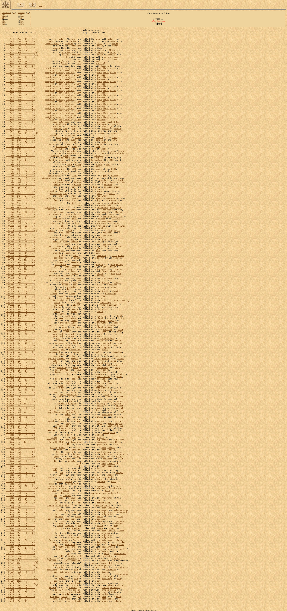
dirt (99, 43)
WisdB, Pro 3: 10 (20, 273)
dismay (100, 133)
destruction (103, 376)
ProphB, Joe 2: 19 (20, 399)
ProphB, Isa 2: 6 (20, 307)
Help (40, 6)
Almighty (62, 300)
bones (100, 385)
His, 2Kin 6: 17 (20, 153)
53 (57, 452)
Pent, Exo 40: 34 (20, 61)
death (114, 287)
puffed (52, 561)
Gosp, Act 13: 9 (20, 540)
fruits (104, 296)
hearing (101, 280)
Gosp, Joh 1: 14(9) (22, 488)
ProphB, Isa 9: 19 (20, 314)
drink (99, 388)
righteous (52, 440)
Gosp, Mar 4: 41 (20, 445)
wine (118, 273)
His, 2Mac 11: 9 (20, 210)
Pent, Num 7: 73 (20, 113)
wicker (102, 477)
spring (73, 41)
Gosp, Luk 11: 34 (20, 479)
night (60, 221)
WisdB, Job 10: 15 (20, 223)
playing (119, 424)
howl (100, 237)
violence (112, 365)
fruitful (61, 547)
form (106, 553)
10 (68, 444)
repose (51, 230)
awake (65, 235)
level (97, 359)
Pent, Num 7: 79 (20, 117)
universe (123, 567)
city (120, 363)
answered (122, 512)
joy (104, 176)
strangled (49, 410)
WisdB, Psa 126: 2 (20, 269)
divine (107, 57)
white (120, 585)
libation (111, 426)
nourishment (108, 547)
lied (120, 517)
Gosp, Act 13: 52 (20, 544)
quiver (118, 421)
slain (105, 350)
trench (73, 142)
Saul (51, 540)
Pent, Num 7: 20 (20, 75)
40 (119, 488)
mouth (68, 244)
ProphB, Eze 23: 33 (20, 376)
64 (55, 267)
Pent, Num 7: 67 (20, 108)
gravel (100, 276)
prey (110, 410)
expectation (103, 461)
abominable (108, 599)
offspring (60, 228)
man (57, 370)
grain (100, 46)
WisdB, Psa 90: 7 (20, 258)
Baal (65, 155)
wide (62, 212)
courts (64, 239)
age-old (52, 359)
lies (56, 572)
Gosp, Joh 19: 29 (20, 503)
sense (102, 561)
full (61, 556)
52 (56, 544)
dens (98, 410)
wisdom (117, 129)
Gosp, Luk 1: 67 (20, 454)
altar (54, 142)
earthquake (109, 432)
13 (56, 442)
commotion (70, 200)
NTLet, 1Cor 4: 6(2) (22, 561)
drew (57, 379)
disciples (70, 544)
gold (61, 122)
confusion (102, 551)
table (69, 230)
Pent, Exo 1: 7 (20, 48)
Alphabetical (6, 13)
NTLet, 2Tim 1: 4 (20, 581)
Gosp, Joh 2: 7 (20, 490)
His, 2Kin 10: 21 (20, 155)
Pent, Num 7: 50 (20, 97)
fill (3, 18)
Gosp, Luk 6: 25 (20, 473)
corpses (108, 185)
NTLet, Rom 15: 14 (20, 556)
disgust (104, 66)
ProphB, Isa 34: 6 (20, 327)
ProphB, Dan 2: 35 (20, 394)
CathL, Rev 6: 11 (20, 588)
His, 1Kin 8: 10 (20, 138)
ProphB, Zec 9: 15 (20, 426)
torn (120, 131)
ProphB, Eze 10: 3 (20, 370)
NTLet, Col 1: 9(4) (22, 579)
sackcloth (50, 198)
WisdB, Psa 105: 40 (20, 262)
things (111, 182)
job (21, 18)
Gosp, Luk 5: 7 (20, 470)
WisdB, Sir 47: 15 (20, 303)
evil (99, 285)
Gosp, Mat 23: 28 (20, 440)
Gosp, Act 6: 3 (20, 523)
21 (79, 205)
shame (100, 417)
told (55, 500)
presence (107, 235)
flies (112, 50)
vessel (77, 503)
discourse (76, 442)
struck (63, 354)
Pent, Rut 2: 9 (20, 135)
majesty (52, 488)
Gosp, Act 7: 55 (20, 531)
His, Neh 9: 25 (20, 182)
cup (52, 70)
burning (104, 590)
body (69, 435)
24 (60, 442)
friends (107, 233)
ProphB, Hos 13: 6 (20, 397)
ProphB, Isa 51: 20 (20, 332)
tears (57, 581)
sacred (64, 158)
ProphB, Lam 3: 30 (20, 354)
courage (107, 210)
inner (99, 370)
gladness (111, 200)
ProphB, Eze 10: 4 (20, 372)
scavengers (55, 237)
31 (69, 59)
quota (75, 585)
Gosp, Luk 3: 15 (20, 461)
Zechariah (61, 454)
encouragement (104, 565)
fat (63, 388)
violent (122, 542)
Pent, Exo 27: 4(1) (22, 52)
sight (59, 486)
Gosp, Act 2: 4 (20, 508)
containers (75, 46)
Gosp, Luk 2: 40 (20, 456)
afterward (54, 276)
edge (63, 430)
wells (115, 43)
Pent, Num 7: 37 (20, 86)
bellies (65, 233)
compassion (103, 486)
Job (110, 230)
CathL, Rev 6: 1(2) (22, 585)
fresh (106, 216)
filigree (4, 16)
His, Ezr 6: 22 (20, 176)
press (103, 298)
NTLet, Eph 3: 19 (20, 570)
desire (105, 282)
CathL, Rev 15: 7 (20, 592)
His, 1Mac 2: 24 (20, 194)
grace (100, 528)
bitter (100, 533)
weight (77, 70)
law (103, 289)
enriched (57, 126)
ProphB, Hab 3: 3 (20, 419)
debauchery (116, 203)
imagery (101, 403)
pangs (111, 320)
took (53, 182)
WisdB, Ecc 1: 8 (20, 280)
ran (116, 486)
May (72, 239)
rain (51, 144)
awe (105, 445)
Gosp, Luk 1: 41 (20, 450)
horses (100, 153)
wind (67, 505)
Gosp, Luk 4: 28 (20, 468)
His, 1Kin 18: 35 (20, 142)
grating (66, 52)
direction (61, 146)
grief (119, 376)
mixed (113, 68)
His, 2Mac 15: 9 (20, 216)
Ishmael (54, 350)
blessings (107, 126)
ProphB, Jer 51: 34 (20, 352)
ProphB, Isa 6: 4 (20, 312)
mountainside (74, 153)
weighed (110, 122)
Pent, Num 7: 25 (20, 77)
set (94, 149)
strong (56, 48)
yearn (60, 296)
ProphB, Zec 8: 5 (20, 424)
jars (53, 490)
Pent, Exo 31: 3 (20, 57)
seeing (59, 280)
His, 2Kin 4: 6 (20, 151)
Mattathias (56, 194)
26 (54, 401)
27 (63, 442)
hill (120, 329)
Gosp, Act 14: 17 (20, 547)
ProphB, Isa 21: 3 (20, 320)
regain (56, 535)
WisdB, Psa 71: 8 (20, 244)
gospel (62, 579)
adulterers (61, 343)
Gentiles (76, 203)
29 (56, 503)
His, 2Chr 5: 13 (20, 162)
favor (119, 456)
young (68, 135)
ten (60, 70)
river (62, 381)
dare (53, 223)
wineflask (58, 334)
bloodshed (102, 363)
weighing (50, 68)
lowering (51, 325)
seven (51, 176)
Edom (74, 146)
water (62, 39)
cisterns (122, 182)
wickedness (120, 553)
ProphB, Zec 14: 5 (20, 428)
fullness (111, 570)
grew (56, 456)
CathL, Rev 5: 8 (20, 583)
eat (58, 388)
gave (98, 251)
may (59, 246)
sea (78, 303)
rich (119, 452)
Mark (51, 442)
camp (98, 214)
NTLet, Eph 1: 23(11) (22, 567)
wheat (113, 271)
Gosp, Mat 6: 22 (20, 435)
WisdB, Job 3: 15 (20, 219)
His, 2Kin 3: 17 (20, 144)
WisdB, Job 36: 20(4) (22, 230)
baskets (112, 477)
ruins (68, 383)
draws (121, 255)
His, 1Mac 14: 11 (20, 196)
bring (121, 318)
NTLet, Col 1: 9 (20, 576)
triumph (67, 214)
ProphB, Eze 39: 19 (20, 388)
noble (102, 205)
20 (63, 390)
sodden (116, 223)
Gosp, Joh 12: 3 (20, 498)
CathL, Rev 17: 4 (20, 599)
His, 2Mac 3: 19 (20, 198)
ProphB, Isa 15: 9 (20, 318)
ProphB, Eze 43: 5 (20, 392)
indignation (107, 338)
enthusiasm (116, 216)
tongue (112, 325)
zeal (99, 194)
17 (118, 230)
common (100, 503)
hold (64, 223)
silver (116, 219)
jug (97, 41)
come (51, 484)
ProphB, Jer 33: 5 (20, 347)
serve (21, 22)
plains (77, 185)
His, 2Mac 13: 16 (20, 214)
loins (74, 320)
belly (99, 352)
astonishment (121, 510)
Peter (77, 512)
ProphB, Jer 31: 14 (20, 345)
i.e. (65, 561)
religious (67, 412)
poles (72, 158)
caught (51, 486)
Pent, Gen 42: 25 (20, 46)
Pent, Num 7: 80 (20, 120)
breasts (76, 198)
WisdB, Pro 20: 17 (20, 276)
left (62, 314)
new (70, 131)
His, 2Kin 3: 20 (20, 146)
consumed (58, 258)
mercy (51, 210)
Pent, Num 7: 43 (20, 90)
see (64, 533)
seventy (60, 68)
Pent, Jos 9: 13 (20, 131)
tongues (118, 269)
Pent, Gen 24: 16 (20, 41)
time (73, 356)
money (115, 46)
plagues (119, 601)
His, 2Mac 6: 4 (20, 203)
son (65, 129)
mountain (107, 329)
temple (99, 138)
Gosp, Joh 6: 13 (20, 493)
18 (62, 226)
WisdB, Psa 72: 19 (20, 246)
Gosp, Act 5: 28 (20, 521)
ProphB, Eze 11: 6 (20, 374)
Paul (75, 540)
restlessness (104, 221)
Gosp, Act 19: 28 (20, 549)
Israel (73, 196)
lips (74, 325)
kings (62, 341)
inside (68, 440)
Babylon (54, 596)
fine (99, 68)
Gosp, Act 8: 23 (20, 533)
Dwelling (100, 61)
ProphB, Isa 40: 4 (20, 329)
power (100, 406)
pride (63, 565)
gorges (74, 359)
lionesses (71, 410)
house (99, 164)
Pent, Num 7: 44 (20, 93)
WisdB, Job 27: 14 (20, 228)
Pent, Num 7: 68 (20, 111)
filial (3, 14)
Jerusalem (96, 160)
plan (105, 567)
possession (63, 182)
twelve (53, 122)
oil (73, 187)
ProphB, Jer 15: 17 (20, 338)
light (100, 435)
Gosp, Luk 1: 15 (20, 447)
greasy (108, 327)
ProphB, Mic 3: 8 (20, 406)
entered (64, 370)
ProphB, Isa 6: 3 (20, 309)
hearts (71, 210)
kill (53, 291)
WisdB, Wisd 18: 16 (20, 287)
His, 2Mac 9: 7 (20, 207)
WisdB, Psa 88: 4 (20, 255)
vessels (54, 135)
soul (75, 255)
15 (55, 461)
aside (103, 149)
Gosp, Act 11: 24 (20, 537)
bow (55, 189)
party (51, 519)
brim (107, 490)
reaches (51, 430)
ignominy (101, 223)
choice (63, 323)
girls (111, 424)
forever (51, 246)
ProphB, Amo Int (20, 403)
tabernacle (102, 488)
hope (21, 21)
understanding (121, 300)
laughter (101, 269)
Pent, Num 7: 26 (20, 79)
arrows (100, 421)
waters (62, 318)
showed (50, 191)
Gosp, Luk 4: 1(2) (22, 466)
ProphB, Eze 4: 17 (20, 361)
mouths (71, 269)
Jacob (57, 307)
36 (115, 230)
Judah (72, 341)
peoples (101, 379)
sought (114, 133)
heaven (74, 262)
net (67, 332)
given (111, 585)
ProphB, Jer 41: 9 (20, 350)
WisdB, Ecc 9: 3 (20, 285)
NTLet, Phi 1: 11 (20, 574)
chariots (122, 153)
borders (71, 271)
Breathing (115, 207)
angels (57, 592)
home (70, 484)
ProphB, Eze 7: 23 (20, 363)
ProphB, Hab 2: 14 (20, 415)
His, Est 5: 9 (20, 191)
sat (58, 338)
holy (58, 138)
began (111, 549)
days (57, 176)
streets (100, 198)
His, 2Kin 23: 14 (20, 158)
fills (3, 24)
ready (63, 421)
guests (100, 437)
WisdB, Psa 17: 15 (20, 235)
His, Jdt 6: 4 (20, 185)
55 (69, 531)
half (120, 180)
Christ (61, 567)
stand (68, 50)
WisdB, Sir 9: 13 (20, 291)
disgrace (101, 354)
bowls (120, 426)
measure (61, 368)
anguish (101, 320)
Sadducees (68, 519)
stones (100, 52)
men (73, 135)
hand (61, 260)
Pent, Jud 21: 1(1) (22, 133)
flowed (118, 212)
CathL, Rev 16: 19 (20, 596)
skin (98, 39)
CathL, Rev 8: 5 (20, 590)
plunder (101, 481)
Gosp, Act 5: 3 (20, 517)
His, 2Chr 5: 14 (20, 164)
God (108, 164)
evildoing (119, 440)
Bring (121, 151)
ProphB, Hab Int (20, 412)
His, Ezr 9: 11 (20, 178)
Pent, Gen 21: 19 (20, 39)
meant (71, 334)
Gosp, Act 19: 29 (20, 551)
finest (105, 271)
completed (104, 180)
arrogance (102, 207)
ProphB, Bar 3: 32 (20, 356)
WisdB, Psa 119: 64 (20, 267)
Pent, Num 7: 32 (20, 84)
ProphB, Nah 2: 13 (20, 410)
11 (119, 442)
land (74, 48)
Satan (78, 517)
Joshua (57, 129)
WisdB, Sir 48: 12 (20, 305)
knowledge (59, 278)
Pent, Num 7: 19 (20, 73)
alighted (72, 287)
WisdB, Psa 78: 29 (20, 251)
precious (109, 278)
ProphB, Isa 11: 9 (20, 316)
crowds (64, 542)
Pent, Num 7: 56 (20, 102)
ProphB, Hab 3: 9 (20, 421)
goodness (73, 556)
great (63, 394)
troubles (101, 255)
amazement (102, 510)
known (65, 540)
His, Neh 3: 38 (20, 180)
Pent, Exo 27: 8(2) (22, 55)
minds (65, 285)
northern (62, 403)
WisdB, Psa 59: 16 (20, 237)
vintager (68, 298)
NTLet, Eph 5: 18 (20, 572)
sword (78, 327)
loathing (101, 124)
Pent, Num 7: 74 (20, 115)
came (112, 41)
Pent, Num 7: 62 (20, 106)
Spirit (111, 447)
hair (61, 498)
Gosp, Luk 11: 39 (20, 481)
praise (106, 244)
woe (61, 473)
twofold (103, 305)
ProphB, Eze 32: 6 (20, 381)
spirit (116, 57)
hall (74, 437)
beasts (118, 356)
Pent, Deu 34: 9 (20, 129)
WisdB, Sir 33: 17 (20, 298)
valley (67, 329)
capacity (99, 155)
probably (76, 55)
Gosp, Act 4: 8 (20, 512)
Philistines (52, 43)
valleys (72, 323)
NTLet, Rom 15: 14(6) (22, 558)
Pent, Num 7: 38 (20, 88)
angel (58, 590)
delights (117, 352)
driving (59, 505)
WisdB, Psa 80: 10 (20, 253)
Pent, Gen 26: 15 (20, 43)
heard (54, 468)
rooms (78, 278)
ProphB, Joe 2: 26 (20, 401)
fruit (105, 574)
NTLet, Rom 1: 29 (20, 553)
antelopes (53, 332)
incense (101, 70)
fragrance (107, 498)
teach (113, 267)
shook (57, 312)
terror (111, 214)
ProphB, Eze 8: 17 (20, 365)
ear (79, 280)
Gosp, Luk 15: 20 (20, 486)
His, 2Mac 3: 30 (20, 200)
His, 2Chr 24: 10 (20, 173)
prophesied (123, 454)
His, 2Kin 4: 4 (20, 149)
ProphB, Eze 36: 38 (20, 383)
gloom (100, 248)
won (75, 216)
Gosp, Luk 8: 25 (20, 475)
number (73, 588)
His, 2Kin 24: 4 (20, 160)
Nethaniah (74, 350)
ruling (102, 563)
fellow (105, 588)
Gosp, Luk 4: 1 (20, 464)
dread (105, 291)
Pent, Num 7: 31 (20, 82)
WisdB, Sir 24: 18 (20, 296)
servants (115, 588)
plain (60, 385)
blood (51, 160)
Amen (120, 246)
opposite (51, 558)
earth (100, 55)
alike (54, 437)
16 (69, 417)
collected (64, 493)
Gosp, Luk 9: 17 (20, 477)
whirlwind (59, 305)
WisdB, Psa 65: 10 (20, 242)
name (119, 401)
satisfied (60, 264)
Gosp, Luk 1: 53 (20, 452)
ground (56, 253)
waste (113, 361)
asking (58, 576)
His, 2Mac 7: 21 (20, 205)
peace (53, 271)
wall (59, 180)
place (65, 138)
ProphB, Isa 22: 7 (20, 323)
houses (77, 182)
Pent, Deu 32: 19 (20, 124)
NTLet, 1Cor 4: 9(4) (22, 563)
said (99, 151)
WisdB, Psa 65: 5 (20, 239)
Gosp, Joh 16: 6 (20, 500)
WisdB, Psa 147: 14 (20, 271)
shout (121, 549)
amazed (110, 475)
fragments (50, 477)
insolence (50, 207)
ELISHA (76, 305)
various (114, 171)
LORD (79, 61)
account (107, 343)
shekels (70, 68)
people (67, 345)
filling (4, 22)
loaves (67, 496)
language (116, 403)
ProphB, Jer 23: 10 (20, 343)
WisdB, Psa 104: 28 (20, 260)
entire (99, 505)
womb (59, 450)
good (104, 182)
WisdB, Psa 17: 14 (20, 233)
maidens (110, 198)
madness (113, 285)
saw (64, 124)
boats (100, 470)
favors (73, 126)
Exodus (113, 488)
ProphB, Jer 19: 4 (20, 341)
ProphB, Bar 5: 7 (20, 359)
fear (61, 191)
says (116, 345)
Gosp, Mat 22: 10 (20, 437)
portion (113, 305)
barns (75, 273)
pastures (115, 248)
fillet (3, 21)
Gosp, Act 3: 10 (20, 510)
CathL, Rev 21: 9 (20, 601)
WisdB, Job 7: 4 (20, 221)
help (55, 470)
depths (61, 359)
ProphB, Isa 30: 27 (20, 325)
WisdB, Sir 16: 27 (20, 294)
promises (101, 442)
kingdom (72, 403)
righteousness (120, 574)
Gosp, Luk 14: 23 (20, 484)
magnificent (54, 412)
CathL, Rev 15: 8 (20, 594)
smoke (100, 312)
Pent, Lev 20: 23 (20, 66)
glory (64, 61)
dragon (76, 352)
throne (22, 24)
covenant (56, 248)
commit (117, 282)
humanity (72, 558)
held (52, 583)
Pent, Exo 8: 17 (20, 50)
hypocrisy (102, 440)
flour (106, 68)
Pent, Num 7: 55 (20, 99)
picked (67, 477)
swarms (100, 50)
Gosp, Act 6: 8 (20, 528)
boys (99, 424)
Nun (73, 129)
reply (117, 334)
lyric (77, 412)
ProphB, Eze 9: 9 (20, 368)
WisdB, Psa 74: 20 (20, 248)
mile (56, 212)
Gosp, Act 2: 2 (20, 505)
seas (74, 379)
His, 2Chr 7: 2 (20, 169)
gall (107, 533)
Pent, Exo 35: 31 (20, 59)
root (74, 253)
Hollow (65, 55)
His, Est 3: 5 (20, 189)
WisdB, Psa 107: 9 (20, 264)
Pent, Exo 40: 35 (20, 64)
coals (113, 590)
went (74, 39)
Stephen (69, 526)
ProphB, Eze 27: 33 (20, 379)
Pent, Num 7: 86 (20, 122)
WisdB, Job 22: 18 (20, 226)
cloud (78, 138)
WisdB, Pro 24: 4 (20, 278)
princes (57, 219)
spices (100, 171)
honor (22, 16)
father (76, 454)
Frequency (21, 13)
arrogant (75, 561)
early (21, 14)
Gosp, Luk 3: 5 (20, 459)
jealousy (101, 519)
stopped (69, 43)
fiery (113, 153)
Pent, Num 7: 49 (20, 95)
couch (66, 171)
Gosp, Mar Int (20, 442)
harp (61, 583)
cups (67, 122)
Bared (51, 421)
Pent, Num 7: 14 (20, 70)
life (114, 255)
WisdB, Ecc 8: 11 (20, 282)
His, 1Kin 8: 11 (20, 140)
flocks (100, 383)
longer (52, 588)
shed (61, 160)
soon (79, 133)
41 (63, 445)
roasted (108, 187)
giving (64, 596)
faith (59, 475)
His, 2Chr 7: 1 (20, 167)
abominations (49, 178)
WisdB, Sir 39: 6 (20, 300)
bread (100, 228)
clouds (61, 325)
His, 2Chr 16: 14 (20, 171)
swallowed (54, 352)
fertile (57, 242)
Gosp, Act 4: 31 (20, 514)
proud (109, 397)
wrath (118, 258)
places (99, 158)
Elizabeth (74, 450)
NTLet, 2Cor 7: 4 (20, 565)
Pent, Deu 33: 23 (20, 126)
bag (95, 187)
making (114, 176)
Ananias (59, 517)
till (51, 298)
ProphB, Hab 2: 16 (20, 417)
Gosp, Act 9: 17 (20, 535)
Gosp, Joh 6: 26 (20, 496)
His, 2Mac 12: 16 (20, 212)
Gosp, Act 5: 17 (20, 519)
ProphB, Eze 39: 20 (20, 390)
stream (74, 242)
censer (76, 590)
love (105, 267)
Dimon (74, 318)
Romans (116, 558)
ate (63, 251)
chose (60, 526)
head (77, 223)
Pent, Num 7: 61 (20, 104)
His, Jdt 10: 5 (20, 187)
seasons (71, 547)
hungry (99, 264)
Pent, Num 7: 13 (20, 68)
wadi (69, 144)
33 (79, 376)
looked (53, 294)
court (106, 370)
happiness (102, 196)
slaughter (55, 363)
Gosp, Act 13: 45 (20, 542)
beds (68, 381)
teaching (119, 521)
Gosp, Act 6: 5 (20, 526)
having (77, 214)
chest (63, 173)
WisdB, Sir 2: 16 (20, 289)
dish (59, 481)
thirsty (76, 264)
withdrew (54, 214)
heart (112, 194)
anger (115, 124)
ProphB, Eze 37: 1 (20, 385)
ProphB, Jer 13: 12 (20, 334)
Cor (113, 563)
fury (99, 325)
